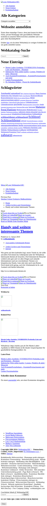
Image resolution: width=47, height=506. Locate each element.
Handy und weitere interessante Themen (17, 229)
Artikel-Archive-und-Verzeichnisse (18, 205)
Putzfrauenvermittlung (12, 112)
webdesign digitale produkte (15, 127)
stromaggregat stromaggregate (15, 123)
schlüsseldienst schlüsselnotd (14, 117)
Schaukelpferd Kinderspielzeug (22, 114)
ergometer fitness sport (26, 100)
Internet (8, 249)
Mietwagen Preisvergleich (14, 437)
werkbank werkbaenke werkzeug (30, 132)
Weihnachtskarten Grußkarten (16, 130)
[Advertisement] (23, 160)
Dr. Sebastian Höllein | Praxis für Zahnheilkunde (23, 82)
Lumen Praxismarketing (14, 80)
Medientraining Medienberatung (26, 110)
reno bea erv (42, 112)
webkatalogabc (9, 239)
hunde (42, 104)
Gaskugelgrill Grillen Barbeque (17, 102)
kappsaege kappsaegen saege (8, 107)
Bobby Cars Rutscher (24, 95)
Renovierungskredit (6, 114)
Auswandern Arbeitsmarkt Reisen (17, 243)
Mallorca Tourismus (12, 443)
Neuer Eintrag (10, 8)
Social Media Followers (14, 435)
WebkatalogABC (24, 449)
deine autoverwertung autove (18, 99)
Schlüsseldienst (37, 114)
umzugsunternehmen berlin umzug (35, 125)
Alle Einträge (10, 6)
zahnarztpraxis (17, 135)
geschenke (18, 104)
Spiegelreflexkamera (32, 121)
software (23, 121)
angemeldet (12, 380)
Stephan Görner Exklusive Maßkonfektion (16, 199)
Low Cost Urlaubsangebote (15, 441)
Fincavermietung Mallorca (14, 439)
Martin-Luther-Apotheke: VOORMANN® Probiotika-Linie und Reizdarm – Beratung (25, 69)
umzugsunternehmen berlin (12, 125)
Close (4, 504)
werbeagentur (32, 130)
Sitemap (9, 454)
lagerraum (32, 107)
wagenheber (4, 127)
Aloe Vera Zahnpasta (13, 446)
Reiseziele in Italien (8, 287)
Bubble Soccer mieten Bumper (22, 98)
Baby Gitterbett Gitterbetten (28, 93)
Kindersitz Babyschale (22, 107)
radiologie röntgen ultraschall (28, 112)
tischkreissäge (42, 123)
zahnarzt (6, 135)
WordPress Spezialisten (13, 433)
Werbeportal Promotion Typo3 (11, 132)
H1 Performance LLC (31, 452)
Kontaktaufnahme (11, 10)
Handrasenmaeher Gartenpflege (31, 104)
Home (7, 203)
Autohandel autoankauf (10, 93)
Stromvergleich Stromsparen (30, 123)
